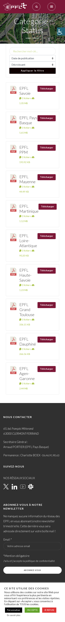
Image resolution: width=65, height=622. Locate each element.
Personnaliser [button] (13, 610)
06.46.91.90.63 (50, 455)
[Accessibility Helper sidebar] (61, 31)
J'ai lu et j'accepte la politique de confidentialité (29, 560)
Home (28, 38)
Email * (7, 539)
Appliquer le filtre (32, 70)
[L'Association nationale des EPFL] (15, 7)
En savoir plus (13, 615)
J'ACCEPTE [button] (32, 610)
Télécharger (46, 88)
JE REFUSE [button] (49, 610)
